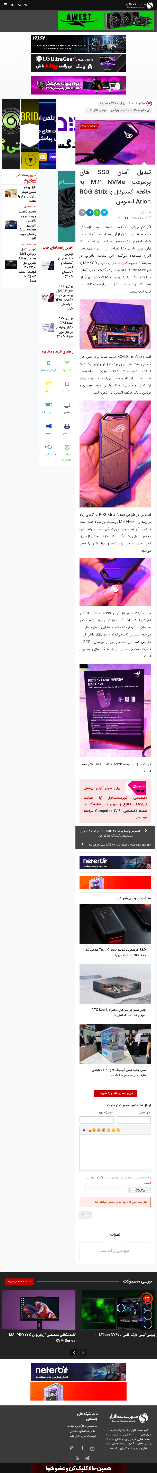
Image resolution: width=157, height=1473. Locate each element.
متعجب (103, 1130)
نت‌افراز (136, 1435)
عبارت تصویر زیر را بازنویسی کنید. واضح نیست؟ (118, 1180)
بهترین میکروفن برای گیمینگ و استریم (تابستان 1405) (64, 265)
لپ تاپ (48, 391)
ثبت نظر (86, 1215)
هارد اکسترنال (47, 454)
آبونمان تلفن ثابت (97, 110)
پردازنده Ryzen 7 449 (112, 103)
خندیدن (94, 1130)
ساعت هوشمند (66, 457)
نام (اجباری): (144, 1112)
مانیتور (66, 412)
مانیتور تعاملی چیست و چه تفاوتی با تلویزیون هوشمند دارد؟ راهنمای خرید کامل (27, 225)
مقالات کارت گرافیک (28, 244)
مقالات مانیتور (30, 206)
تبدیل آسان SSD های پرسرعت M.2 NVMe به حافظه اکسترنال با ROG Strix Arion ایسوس (115, 187)
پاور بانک (48, 412)
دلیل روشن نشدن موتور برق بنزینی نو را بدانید (27, 194)
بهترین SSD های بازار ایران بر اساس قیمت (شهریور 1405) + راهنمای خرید (63, 297)
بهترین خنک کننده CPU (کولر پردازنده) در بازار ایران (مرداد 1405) (64, 327)
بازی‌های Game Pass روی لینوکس (130, 110)
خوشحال (98, 1130)
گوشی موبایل (48, 370)
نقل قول (84, 1130)
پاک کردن (89, 1130)
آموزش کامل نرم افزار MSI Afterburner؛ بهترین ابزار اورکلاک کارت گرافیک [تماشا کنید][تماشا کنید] (27, 265)
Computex (89, 126)
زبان (108, 1130)
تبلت (66, 391)
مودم (48, 433)
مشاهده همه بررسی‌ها (20, 1281)
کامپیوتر (66, 370)
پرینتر (66, 433)
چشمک (118, 1130)
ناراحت (113, 1130)
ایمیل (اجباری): (106, 1112)
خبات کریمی (144, 212)
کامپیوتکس (129, 263)
